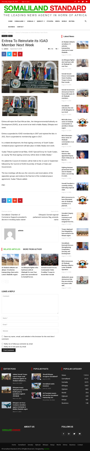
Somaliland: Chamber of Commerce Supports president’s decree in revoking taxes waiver (14, 217)
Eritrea (71, 21)
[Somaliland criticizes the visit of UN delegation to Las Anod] (82, 109)
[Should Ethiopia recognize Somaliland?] (36, 376)
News (10, 36)
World (64, 21)
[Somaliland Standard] (45, 11)
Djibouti (40, 21)
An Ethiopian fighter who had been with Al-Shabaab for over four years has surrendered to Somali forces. (29, 272)
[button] (85, 21)
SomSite (46, 449)
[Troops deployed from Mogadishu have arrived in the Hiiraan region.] (82, 232)
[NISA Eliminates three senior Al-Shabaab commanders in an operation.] (82, 139)
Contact (20, 27)
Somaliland (19, 21)
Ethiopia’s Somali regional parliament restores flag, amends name (45, 217)
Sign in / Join (25, 1)
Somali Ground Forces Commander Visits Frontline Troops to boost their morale (68, 78)
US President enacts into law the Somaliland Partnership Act (50, 395)
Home (10, 21)
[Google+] (79, 1)
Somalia (30, 21)
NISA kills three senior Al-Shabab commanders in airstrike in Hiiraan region (67, 124)
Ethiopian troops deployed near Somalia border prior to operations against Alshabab (20, 392)
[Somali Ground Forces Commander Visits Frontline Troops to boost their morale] (49, 260)
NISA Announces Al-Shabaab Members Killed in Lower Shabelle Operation (67, 265)
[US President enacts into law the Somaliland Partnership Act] (36, 395)
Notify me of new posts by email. (15, 347)
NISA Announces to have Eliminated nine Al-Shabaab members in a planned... (68, 202)
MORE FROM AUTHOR (32, 249)
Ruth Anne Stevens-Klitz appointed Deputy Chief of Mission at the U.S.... (68, 156)
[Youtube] (86, 1)
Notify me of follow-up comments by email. (18, 344)
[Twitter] (82, 1)
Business (11, 27)
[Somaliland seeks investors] (36, 386)
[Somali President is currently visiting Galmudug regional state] (82, 186)
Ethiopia (50, 21)
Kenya (57, 21)
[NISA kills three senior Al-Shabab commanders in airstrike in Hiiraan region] (82, 123)
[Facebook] (75, 1)
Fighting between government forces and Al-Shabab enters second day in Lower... (68, 172)
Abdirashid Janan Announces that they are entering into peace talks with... (67, 281)
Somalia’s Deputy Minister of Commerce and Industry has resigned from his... (68, 218)
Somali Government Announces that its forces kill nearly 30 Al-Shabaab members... (68, 94)
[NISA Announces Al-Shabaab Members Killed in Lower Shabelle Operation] (82, 264)
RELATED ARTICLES (12, 249)
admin (6, 49)
